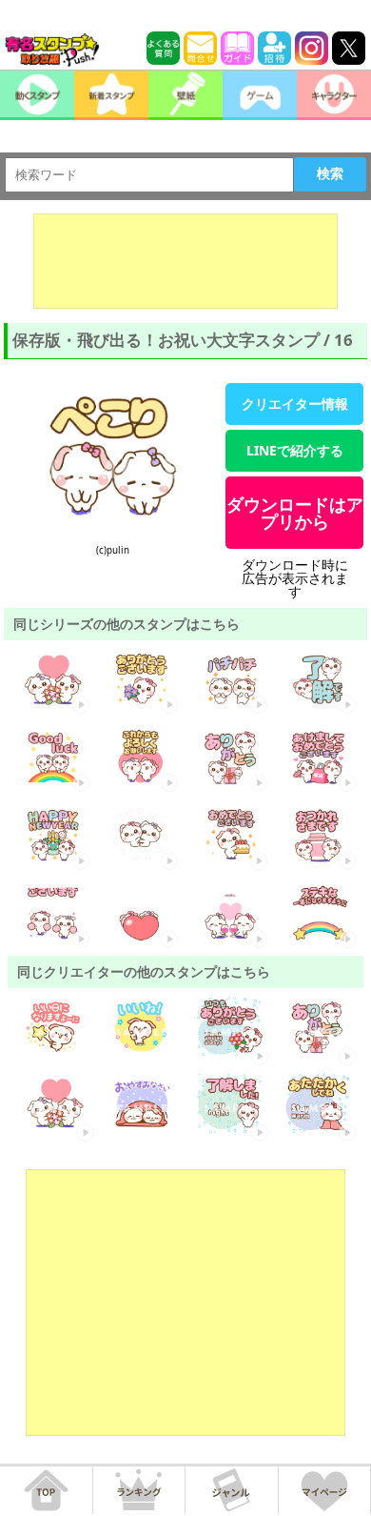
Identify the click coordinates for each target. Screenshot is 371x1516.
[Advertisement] (185, 261)
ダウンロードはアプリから (294, 513)
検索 (330, 173)
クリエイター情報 (295, 403)
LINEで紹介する (294, 450)
